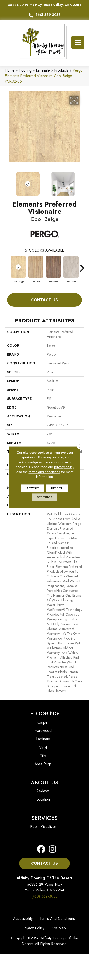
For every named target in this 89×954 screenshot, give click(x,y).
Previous (7, 181)
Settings (44, 497)
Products (61, 70)
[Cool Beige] (18, 267)
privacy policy (64, 467)
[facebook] (41, 849)
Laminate (43, 70)
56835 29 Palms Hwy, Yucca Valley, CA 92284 (44, 4)
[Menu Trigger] (77, 42)
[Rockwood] (53, 267)
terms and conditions (44, 472)
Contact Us (44, 300)
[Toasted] (36, 267)
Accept (32, 488)
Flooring (25, 70)
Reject (57, 488)
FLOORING (44, 713)
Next (82, 181)
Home (9, 70)
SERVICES (44, 818)
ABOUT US (44, 782)
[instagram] (51, 849)
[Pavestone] (71, 267)
